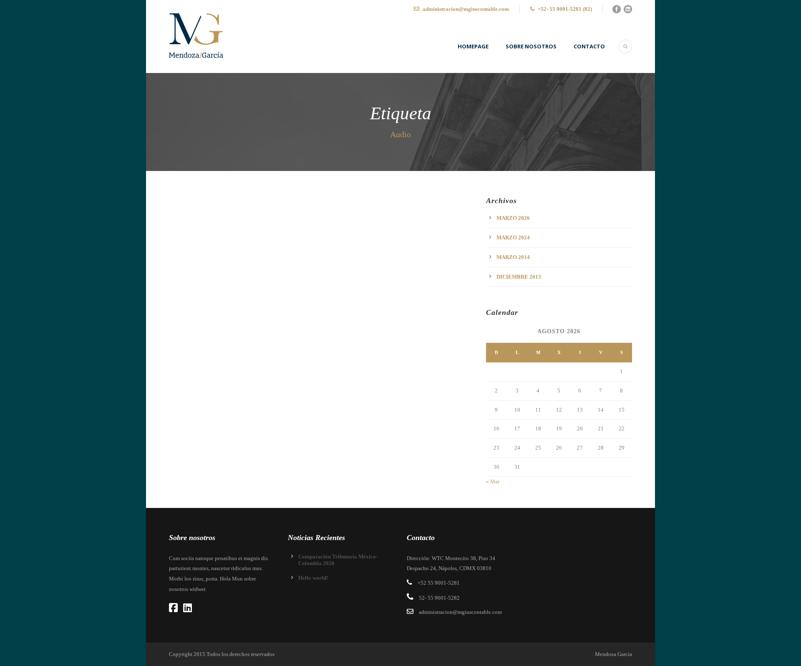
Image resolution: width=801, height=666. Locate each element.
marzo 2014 (513, 257)
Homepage (473, 46)
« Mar (492, 481)
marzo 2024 (513, 237)
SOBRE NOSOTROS (531, 46)
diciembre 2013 (518, 277)
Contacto (589, 46)
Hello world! (313, 578)
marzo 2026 (513, 218)
